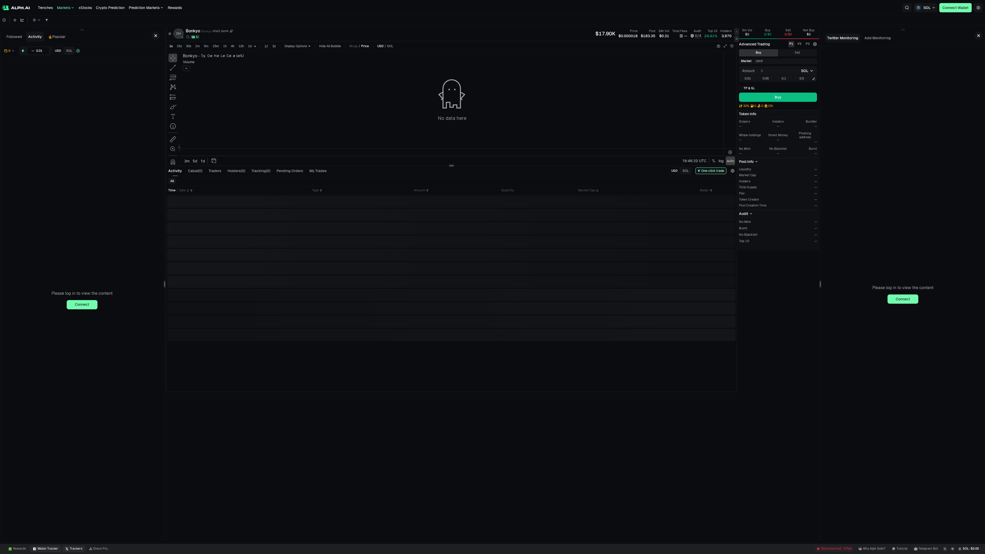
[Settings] (978, 7)
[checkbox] (747, 88)
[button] (907, 7)
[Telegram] (952, 548)
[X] (945, 548)
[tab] (14, 37)
